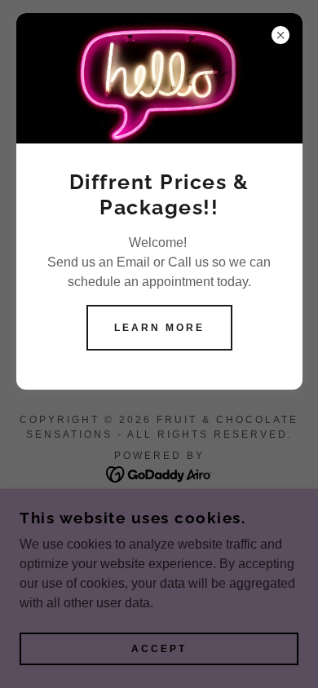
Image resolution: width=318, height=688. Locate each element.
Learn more (159, 327)
